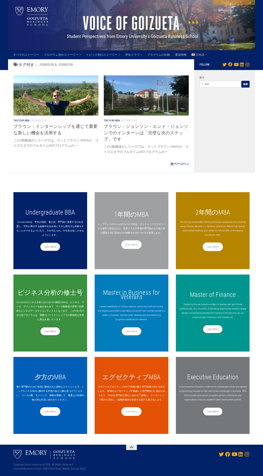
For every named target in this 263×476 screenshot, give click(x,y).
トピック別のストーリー (102, 54)
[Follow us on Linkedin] (242, 64)
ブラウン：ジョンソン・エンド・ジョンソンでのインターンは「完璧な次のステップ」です (146, 133)
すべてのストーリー (26, 54)
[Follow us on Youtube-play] (236, 64)
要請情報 (181, 54)
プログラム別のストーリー (61, 54)
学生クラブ (132, 54)
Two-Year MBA (21, 120)
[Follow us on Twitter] (224, 64)
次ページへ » (180, 164)
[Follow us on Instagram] (247, 64)
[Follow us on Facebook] (230, 64)
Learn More (50, 246)
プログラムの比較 (158, 54)
